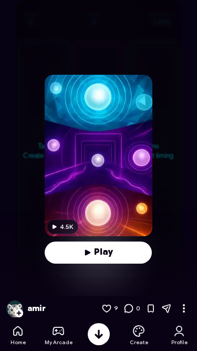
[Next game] (98, 334)
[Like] (106, 308)
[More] (184, 308)
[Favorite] (151, 308)
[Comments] (128, 308)
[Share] (166, 308)
